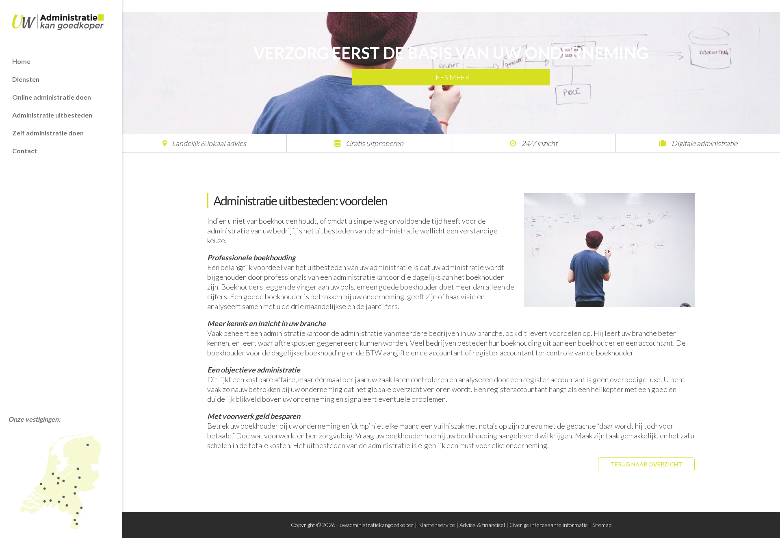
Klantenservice (436, 524)
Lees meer (451, 77)
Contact (24, 151)
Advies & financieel (482, 524)
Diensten (25, 79)
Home (21, 61)
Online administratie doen (51, 97)
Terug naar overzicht (646, 464)
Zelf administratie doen (48, 133)
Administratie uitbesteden (52, 115)
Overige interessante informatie (548, 524)
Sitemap (601, 524)
